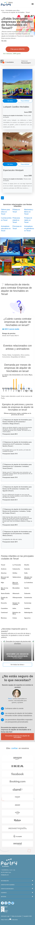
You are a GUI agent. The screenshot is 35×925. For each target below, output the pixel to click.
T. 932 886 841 (4, 870)
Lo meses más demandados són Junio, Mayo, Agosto (17, 375)
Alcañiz (26, 565)
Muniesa (4, 618)
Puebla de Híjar (4, 598)
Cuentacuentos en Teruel (6, 219)
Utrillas (15, 573)
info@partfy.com (5, 874)
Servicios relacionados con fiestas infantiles (17, 205)
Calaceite (27, 593)
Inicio (2, 10)
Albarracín (16, 593)
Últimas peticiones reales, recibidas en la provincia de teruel (17, 414)
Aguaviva (27, 618)
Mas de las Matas (4, 588)
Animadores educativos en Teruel (6, 228)
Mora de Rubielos (15, 583)
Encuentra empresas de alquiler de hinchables (17, 736)
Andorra (3, 569)
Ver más (4, 40)
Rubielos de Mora (17, 613)
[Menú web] (33, 4)
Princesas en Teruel (17, 227)
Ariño (14, 608)
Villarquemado (17, 597)
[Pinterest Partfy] (12, 903)
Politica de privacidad (16, 916)
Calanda (27, 569)
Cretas (15, 618)
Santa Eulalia (5, 593)
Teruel (3, 565)
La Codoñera (28, 582)
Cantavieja (27, 603)
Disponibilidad (25, 101)
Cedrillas (27, 608)
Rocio (10, 698)
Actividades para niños (13, 10)
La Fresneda (17, 565)
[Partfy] (7, 4)
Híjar (2, 582)
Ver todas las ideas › (17, 664)
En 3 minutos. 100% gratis (12, 53)
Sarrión (26, 588)
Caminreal (4, 612)
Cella (26, 573)
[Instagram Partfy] (5, 903)
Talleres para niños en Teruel (5, 212)
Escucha (4, 603)
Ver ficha (10, 101)
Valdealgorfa (28, 612)
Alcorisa (3, 573)
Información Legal (5, 916)
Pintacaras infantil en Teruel (16, 220)
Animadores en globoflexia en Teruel (29, 228)
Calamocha (16, 569)
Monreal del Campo (5, 577)
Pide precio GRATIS (17, 49)
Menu (10, 3)
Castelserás (28, 597)
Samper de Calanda (16, 603)
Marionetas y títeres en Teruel (28, 212)
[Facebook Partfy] (2, 903)
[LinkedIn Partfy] (9, 903)
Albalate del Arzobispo (28, 577)
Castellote (4, 608)
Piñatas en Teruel (16, 211)
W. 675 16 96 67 (5, 872)
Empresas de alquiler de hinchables (13, 12)
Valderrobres (17, 577)
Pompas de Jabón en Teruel (28, 220)
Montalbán (16, 588)
